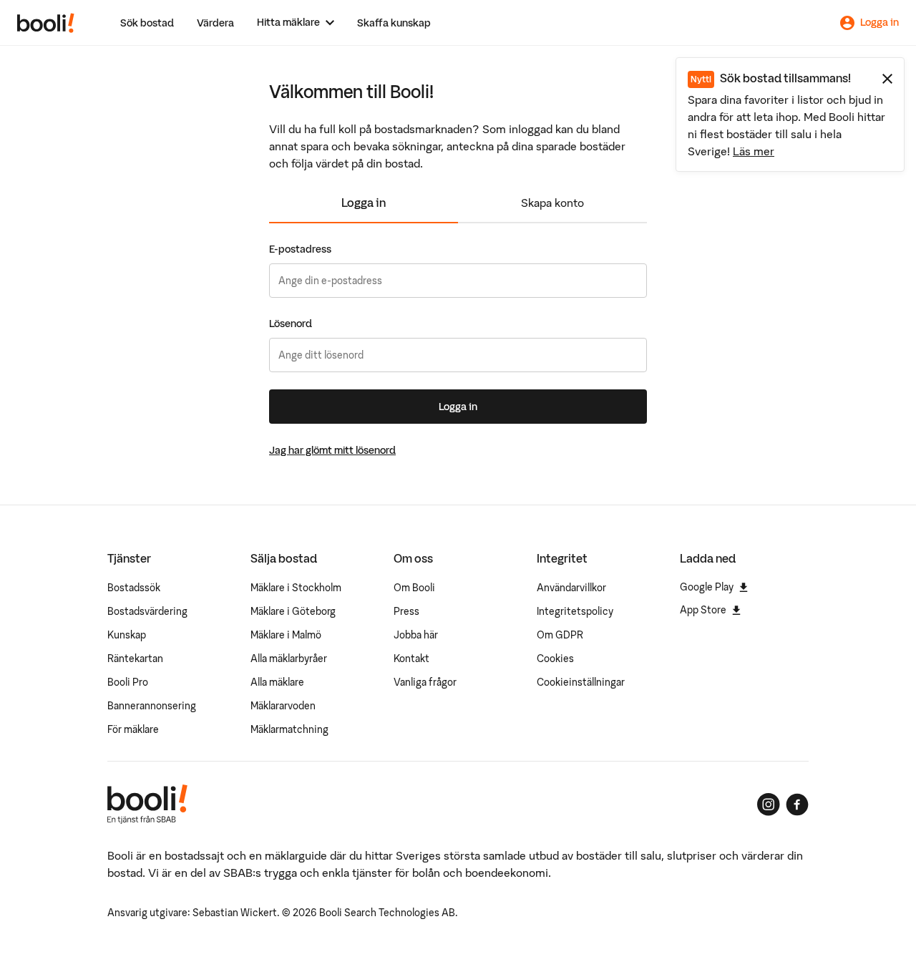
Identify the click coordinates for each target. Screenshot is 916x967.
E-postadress (300, 249)
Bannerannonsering (151, 705)
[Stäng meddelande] (887, 78)
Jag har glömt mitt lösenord (332, 450)
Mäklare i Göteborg (293, 611)
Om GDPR (560, 634)
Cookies (555, 658)
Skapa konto (552, 202)
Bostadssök (133, 587)
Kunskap (126, 634)
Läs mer (753, 151)
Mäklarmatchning (289, 729)
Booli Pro (127, 682)
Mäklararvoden (283, 705)
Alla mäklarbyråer (288, 658)
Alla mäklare (277, 682)
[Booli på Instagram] (768, 804)
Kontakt (411, 658)
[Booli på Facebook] (797, 804)
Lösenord (290, 323)
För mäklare (133, 729)
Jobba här (416, 634)
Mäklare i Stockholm (295, 587)
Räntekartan (135, 658)
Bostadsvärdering (147, 611)
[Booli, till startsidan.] (45, 23)
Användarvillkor (571, 587)
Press (406, 611)
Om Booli (414, 587)
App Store (703, 609)
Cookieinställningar (581, 682)
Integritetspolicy (575, 611)
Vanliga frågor (425, 682)
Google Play (707, 586)
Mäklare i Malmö (285, 634)
